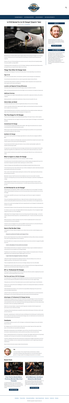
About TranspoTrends (40, 398)
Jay (22, 24)
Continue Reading (13, 389)
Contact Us (52, 398)
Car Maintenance (18, 17)
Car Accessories (38, 17)
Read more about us (56, 45)
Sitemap (56, 398)
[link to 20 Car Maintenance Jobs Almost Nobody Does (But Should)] (34, 368)
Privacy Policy (22, 398)
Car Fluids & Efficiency (49, 17)
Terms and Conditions (30, 398)
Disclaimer (17, 398)
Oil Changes (27, 24)
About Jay (47, 398)
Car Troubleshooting (28, 17)
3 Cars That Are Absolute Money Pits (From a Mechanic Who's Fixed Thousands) (13, 379)
